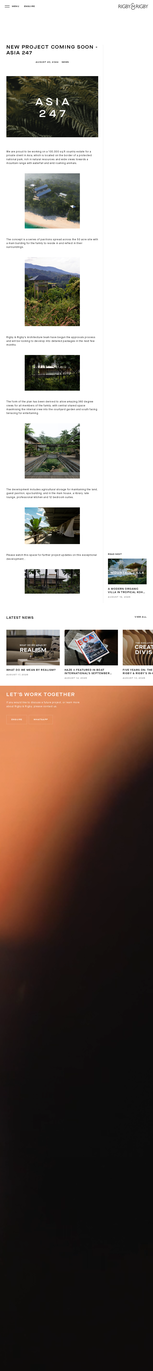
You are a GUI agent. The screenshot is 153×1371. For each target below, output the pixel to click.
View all (141, 617)
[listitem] (33, 653)
